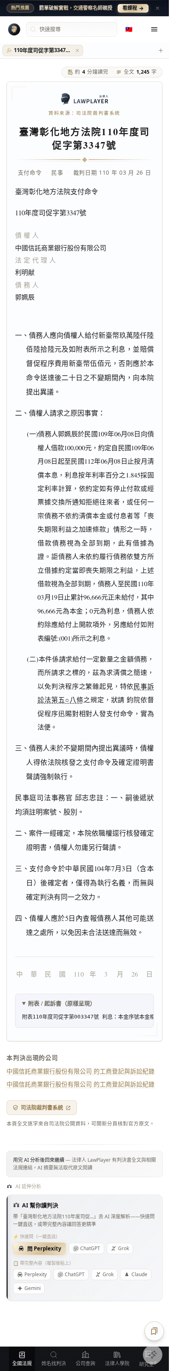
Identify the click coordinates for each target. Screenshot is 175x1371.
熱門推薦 (20, 8)
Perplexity (35, 1274)
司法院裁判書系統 (42, 1107)
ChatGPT (90, 1248)
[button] (77, 50)
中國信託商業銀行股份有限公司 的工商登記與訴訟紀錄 (81, 1071)
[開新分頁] (160, 50)
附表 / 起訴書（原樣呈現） (62, 1003)
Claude (139, 1274)
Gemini (32, 1288)
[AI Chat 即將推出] (152, 1354)
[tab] (42, 50)
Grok (123, 1248)
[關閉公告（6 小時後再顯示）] (157, 8)
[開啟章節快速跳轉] (154, 1331)
